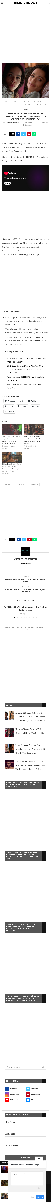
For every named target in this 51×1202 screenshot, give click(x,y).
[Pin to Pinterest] (29, 134)
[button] (4, 612)
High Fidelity (9, 484)
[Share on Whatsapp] (34, 134)
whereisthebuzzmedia (12, 123)
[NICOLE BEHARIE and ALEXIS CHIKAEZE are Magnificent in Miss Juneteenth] (6, 1183)
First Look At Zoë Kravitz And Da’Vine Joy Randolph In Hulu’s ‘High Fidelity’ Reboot (33, 440)
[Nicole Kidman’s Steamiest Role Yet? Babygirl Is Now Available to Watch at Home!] (6, 1169)
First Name (10, 1122)
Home (7, 102)
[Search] (48, 3)
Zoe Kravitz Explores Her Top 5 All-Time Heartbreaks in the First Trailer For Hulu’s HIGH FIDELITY (11, 440)
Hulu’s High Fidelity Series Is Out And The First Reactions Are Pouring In (11, 466)
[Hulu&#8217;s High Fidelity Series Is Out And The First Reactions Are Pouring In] (12, 457)
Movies (16, 102)
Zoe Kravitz (33, 484)
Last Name (10, 1133)
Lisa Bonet (21, 484)
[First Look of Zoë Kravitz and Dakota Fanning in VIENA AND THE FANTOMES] (6, 1196)
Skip (32, 1197)
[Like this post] (13, 134)
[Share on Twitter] (23, 134)
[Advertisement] (25, 32)
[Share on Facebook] (18, 134)
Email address (11, 1145)
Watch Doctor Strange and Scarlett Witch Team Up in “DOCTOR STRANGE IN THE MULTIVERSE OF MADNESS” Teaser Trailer (25, 369)
